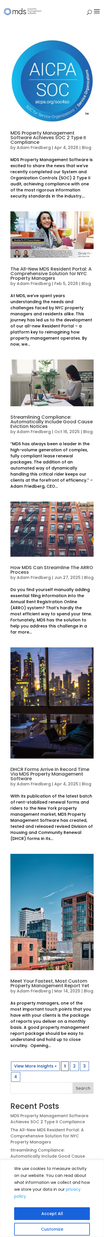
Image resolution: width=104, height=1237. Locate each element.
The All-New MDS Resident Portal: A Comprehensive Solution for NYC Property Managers (51, 274)
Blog (86, 147)
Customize (52, 1229)
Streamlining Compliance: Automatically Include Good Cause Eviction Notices (51, 422)
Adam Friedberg (34, 147)
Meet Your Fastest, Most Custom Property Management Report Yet (49, 983)
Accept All (52, 1213)
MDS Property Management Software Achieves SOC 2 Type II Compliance (48, 138)
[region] (52, 1198)
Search (83, 1088)
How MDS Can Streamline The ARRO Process (51, 569)
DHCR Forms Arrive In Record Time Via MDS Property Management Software (49, 774)
